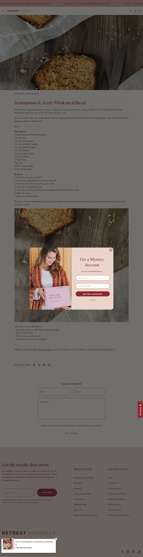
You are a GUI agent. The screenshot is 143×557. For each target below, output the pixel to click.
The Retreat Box (23, 547)
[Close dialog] (110, 250)
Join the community (93, 293)
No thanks (92, 300)
